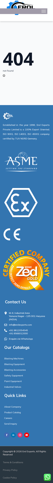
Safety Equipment (13, 375)
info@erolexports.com (20, 324)
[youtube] (26, 435)
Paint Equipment (13, 381)
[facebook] (6, 435)
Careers (8, 418)
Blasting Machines (14, 358)
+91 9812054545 (18, 330)
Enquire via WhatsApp (21, 338)
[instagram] (20, 435)
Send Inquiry (10, 423)
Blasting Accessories (15, 369)
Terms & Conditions (13, 462)
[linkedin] (13, 435)
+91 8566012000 (18, 333)
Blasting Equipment (14, 364)
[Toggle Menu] (43, 11)
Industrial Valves (12, 386)
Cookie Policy (10, 477)
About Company (12, 406)
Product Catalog (12, 412)
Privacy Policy (10, 470)
